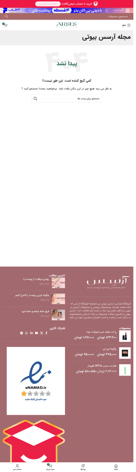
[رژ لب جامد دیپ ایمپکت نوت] (125, 336)
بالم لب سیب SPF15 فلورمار (102, 366)
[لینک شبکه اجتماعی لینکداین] (31, 333)
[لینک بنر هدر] (66, 10)
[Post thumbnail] (58, 283)
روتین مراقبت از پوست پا (36, 279)
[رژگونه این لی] (125, 353)
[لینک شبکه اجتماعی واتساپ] (26, 333)
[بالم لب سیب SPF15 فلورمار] (125, 370)
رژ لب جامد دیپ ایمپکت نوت (101, 332)
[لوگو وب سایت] (67, 25)
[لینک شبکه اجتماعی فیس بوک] (46, 333)
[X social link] (41, 333)
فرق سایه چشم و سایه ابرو (35, 311)
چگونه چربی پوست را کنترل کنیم (32, 295)
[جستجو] (6, 16)
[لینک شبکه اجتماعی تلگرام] (21, 333)
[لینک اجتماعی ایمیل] (36, 333)
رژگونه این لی (110, 349)
